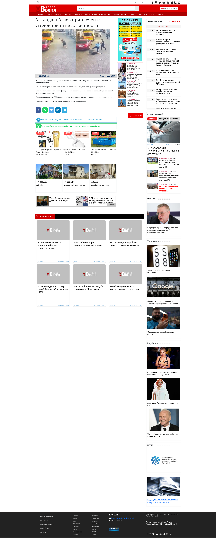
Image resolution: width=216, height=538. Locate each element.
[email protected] (116, 518)
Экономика (78, 14)
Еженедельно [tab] (164, 119)
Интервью (95, 516)
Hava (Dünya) (44, 528)
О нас (131, 3)
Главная (40, 14)
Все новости (173, 21)
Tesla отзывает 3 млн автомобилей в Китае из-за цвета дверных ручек (163, 151)
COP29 (131, 14)
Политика (68, 14)
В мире (87, 14)
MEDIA (123, 14)
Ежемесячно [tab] (174, 119)
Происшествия (104, 14)
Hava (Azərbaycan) (46, 524)
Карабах (116, 14)
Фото (74, 521)
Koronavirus (44, 520)
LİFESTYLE (95, 524)
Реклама (138, 3)
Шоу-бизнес (95, 518)
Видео (94, 529)
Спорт (94, 14)
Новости (49, 14)
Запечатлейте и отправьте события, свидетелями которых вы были (70, 126)
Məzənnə (43, 532)
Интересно (76, 524)
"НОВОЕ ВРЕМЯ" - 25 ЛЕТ (146, 14)
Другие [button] (161, 14)
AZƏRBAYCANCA (170, 8)
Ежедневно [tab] (152, 119)
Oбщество (58, 14)
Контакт (145, 3)
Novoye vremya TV (46, 516)
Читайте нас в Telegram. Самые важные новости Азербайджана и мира (71, 119)
